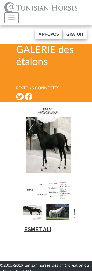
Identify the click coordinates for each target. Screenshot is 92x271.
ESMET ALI (37, 229)
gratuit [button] (75, 34)
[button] (48, 34)
